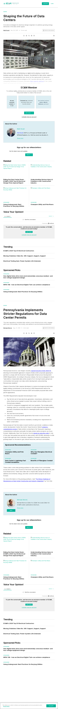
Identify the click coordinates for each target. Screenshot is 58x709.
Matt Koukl (6, 30)
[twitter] (29, 35)
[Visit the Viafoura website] (51, 223)
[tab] (7, 216)
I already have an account (29, 117)
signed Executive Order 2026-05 (41, 370)
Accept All (51, 705)
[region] (29, 220)
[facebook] (24, 35)
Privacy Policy (6, 706)
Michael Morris (7, 328)
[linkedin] (26, 35)
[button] (4, 4)
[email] (34, 35)
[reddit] (31, 35)
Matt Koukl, (20, 133)
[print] (54, 35)
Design (5, 11)
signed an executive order (41, 433)
